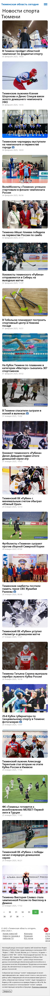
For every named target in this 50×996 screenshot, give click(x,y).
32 (23, 912)
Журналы (28, 933)
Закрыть (7, 991)
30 (10, 912)
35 (42, 912)
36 (4, 916)
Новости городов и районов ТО (11, 937)
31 (16, 912)
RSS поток (28, 938)
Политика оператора (39, 987)
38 (17, 916)
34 (35, 912)
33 (29, 912)
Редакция (28, 936)
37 (11, 916)
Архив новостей (10, 933)
